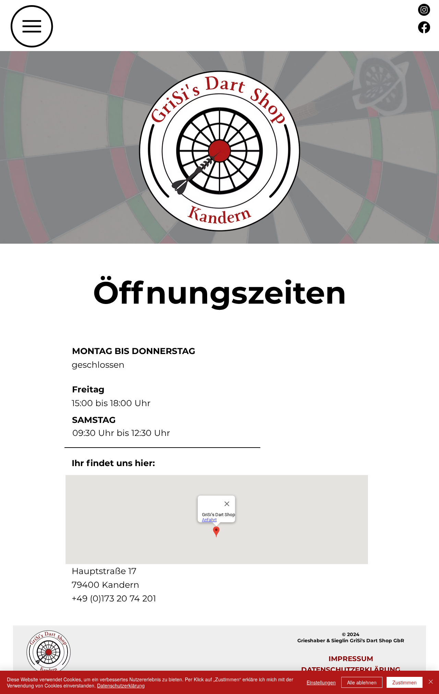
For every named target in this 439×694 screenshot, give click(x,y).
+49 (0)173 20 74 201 (114, 598)
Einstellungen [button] (321, 682)
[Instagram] (424, 10)
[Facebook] (424, 27)
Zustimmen (404, 682)
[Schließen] (431, 682)
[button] (32, 26)
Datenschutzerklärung (121, 685)
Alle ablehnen (362, 682)
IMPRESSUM (351, 659)
